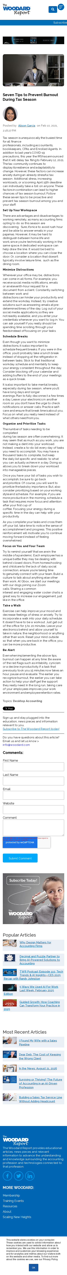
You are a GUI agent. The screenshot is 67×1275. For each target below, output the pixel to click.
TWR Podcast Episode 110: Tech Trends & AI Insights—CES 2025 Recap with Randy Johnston (33, 975)
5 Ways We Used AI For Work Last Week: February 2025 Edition (31, 990)
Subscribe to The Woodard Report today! (31, 729)
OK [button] (33, 1267)
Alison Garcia (26, 125)
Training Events (13, 1201)
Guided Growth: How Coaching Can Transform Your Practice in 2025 (32, 1005)
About (7, 1211)
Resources (10, 1206)
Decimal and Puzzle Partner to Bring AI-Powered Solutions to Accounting (40, 960)
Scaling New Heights (17, 1217)
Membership (11, 1195)
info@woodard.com (16, 745)
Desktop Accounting (27, 701)
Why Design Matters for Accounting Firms (35, 944)
